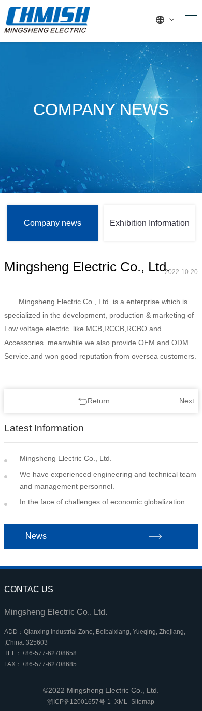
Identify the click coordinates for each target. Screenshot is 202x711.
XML (120, 701)
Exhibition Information (150, 222)
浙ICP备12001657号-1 (79, 701)
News (36, 535)
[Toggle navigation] (188, 20)
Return (99, 400)
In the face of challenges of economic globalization (102, 502)
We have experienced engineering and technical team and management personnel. (108, 480)
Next (186, 400)
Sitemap (142, 701)
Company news (52, 222)
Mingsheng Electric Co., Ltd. (66, 458)
